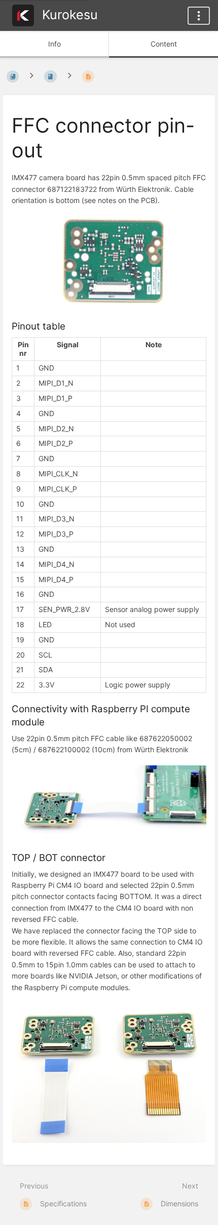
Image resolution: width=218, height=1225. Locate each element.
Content (164, 43)
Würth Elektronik (143, 189)
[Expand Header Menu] (199, 16)
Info (54, 43)
